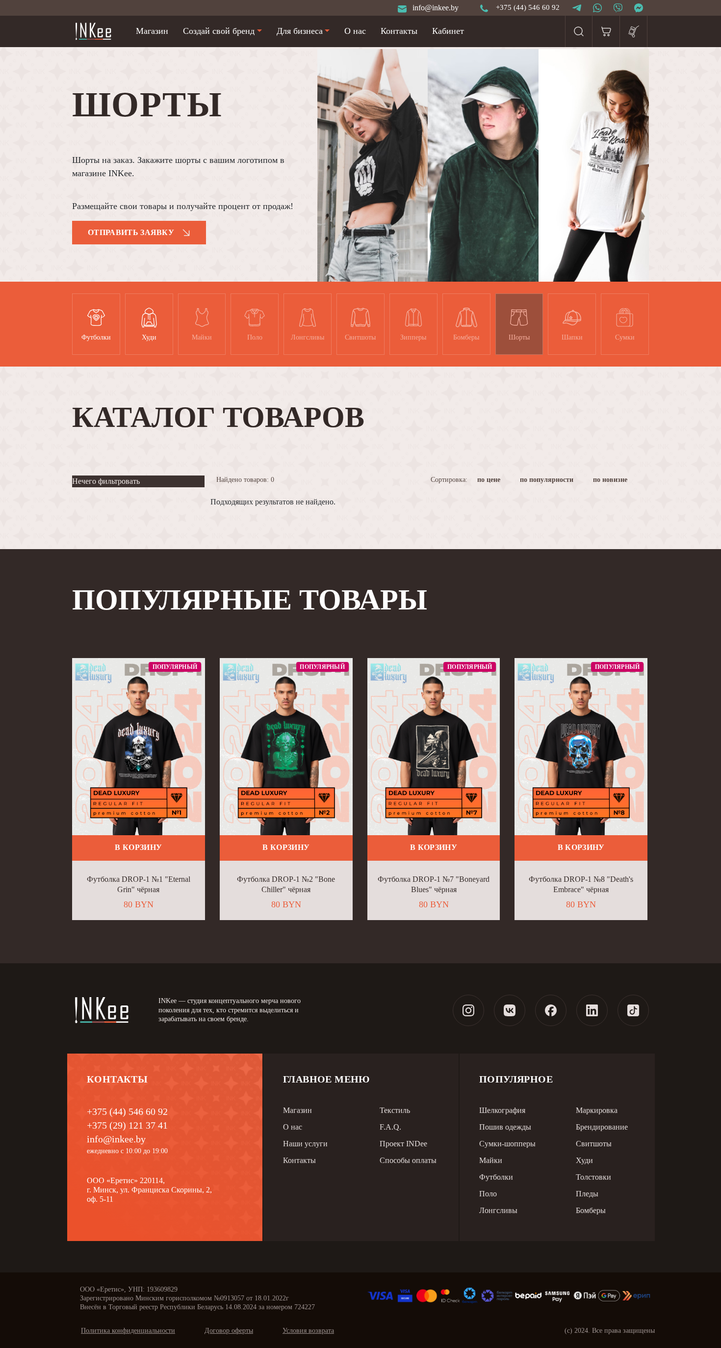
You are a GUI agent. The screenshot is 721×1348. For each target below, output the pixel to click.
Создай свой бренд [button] (219, 31)
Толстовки (593, 1177)
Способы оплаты (408, 1160)
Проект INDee (403, 1143)
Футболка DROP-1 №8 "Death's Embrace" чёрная (581, 884)
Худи (584, 1160)
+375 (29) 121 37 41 (127, 1125)
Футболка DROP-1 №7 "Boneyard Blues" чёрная (433, 884)
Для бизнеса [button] (300, 31)
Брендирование (602, 1127)
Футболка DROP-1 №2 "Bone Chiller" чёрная (286, 884)
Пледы (587, 1193)
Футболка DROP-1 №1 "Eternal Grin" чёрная (138, 884)
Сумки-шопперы (507, 1143)
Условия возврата (308, 1330)
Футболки (496, 1177)
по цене (489, 479)
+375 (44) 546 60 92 (127, 1111)
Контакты (399, 31)
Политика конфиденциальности (128, 1330)
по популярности (547, 479)
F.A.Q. (390, 1127)
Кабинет (448, 31)
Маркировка (597, 1110)
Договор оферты (229, 1330)
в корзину (138, 847)
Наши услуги (305, 1143)
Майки (490, 1160)
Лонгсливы (498, 1210)
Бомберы (591, 1210)
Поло (488, 1193)
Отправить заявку (131, 232)
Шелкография (502, 1110)
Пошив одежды (505, 1127)
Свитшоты (594, 1143)
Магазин (152, 31)
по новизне (611, 479)
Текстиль (395, 1110)
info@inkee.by (116, 1139)
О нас (355, 31)
